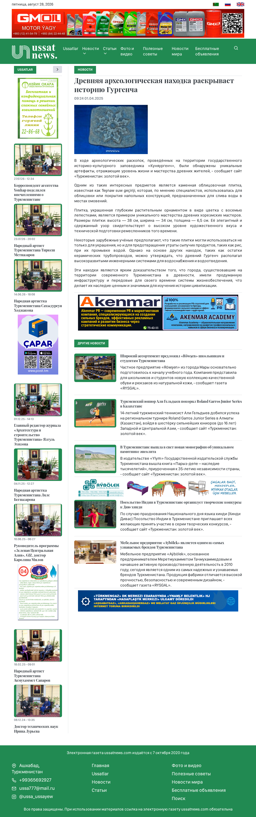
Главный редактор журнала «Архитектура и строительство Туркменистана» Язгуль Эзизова (37, 434)
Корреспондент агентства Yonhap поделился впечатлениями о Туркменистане (36, 192)
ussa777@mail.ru (36, 788)
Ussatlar (70, 48)
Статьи (109, 48)
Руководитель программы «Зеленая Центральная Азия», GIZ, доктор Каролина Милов (36, 552)
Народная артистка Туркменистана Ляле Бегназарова (32, 495)
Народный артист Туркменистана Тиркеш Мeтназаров (34, 250)
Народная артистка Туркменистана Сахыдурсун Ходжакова (38, 305)
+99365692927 (35, 780)
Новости (90, 48)
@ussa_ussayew (35, 796)
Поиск (179, 798)
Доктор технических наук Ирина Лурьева (36, 729)
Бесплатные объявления (207, 51)
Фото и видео (127, 51)
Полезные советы (153, 51)
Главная (100, 765)
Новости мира (180, 51)
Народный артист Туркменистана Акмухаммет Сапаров (32, 675)
